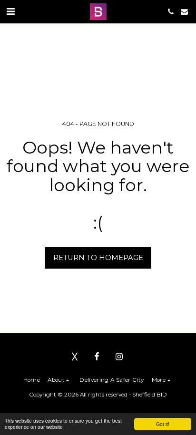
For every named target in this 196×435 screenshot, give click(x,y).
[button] (10, 11)
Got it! (162, 423)
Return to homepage (98, 257)
